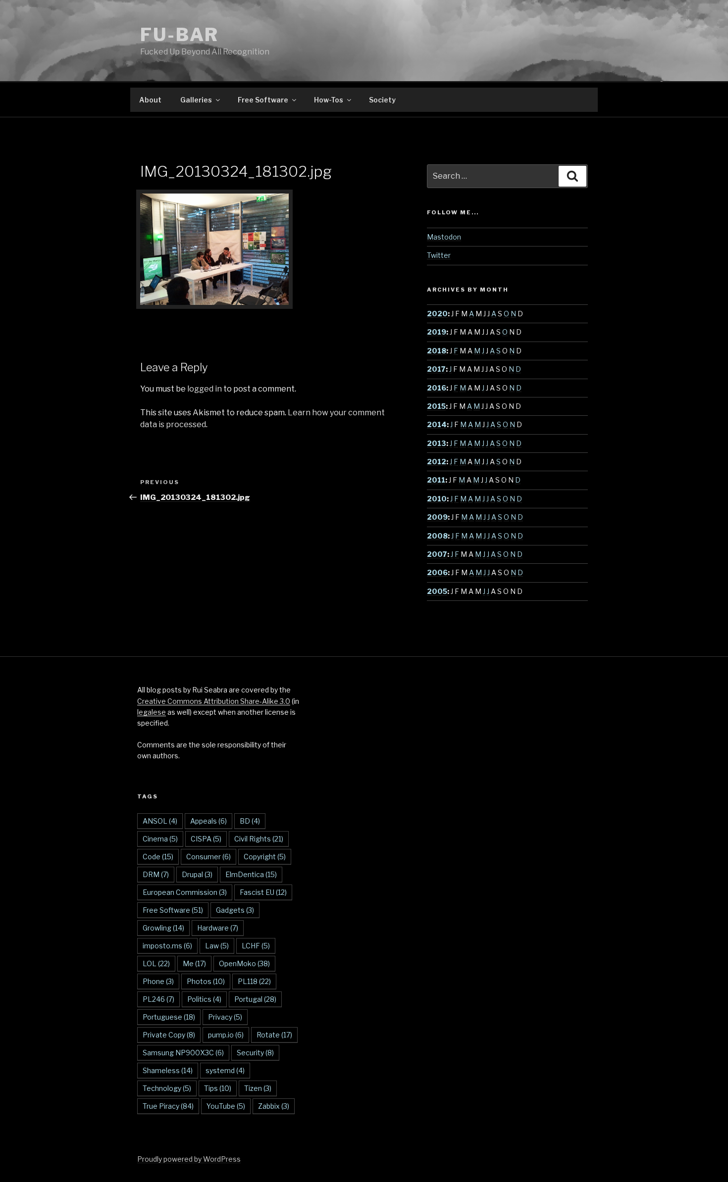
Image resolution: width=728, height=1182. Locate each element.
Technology (167, 1088)
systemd (225, 1070)
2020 (437, 313)
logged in (204, 389)
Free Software (263, 100)
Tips (217, 1088)
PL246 (158, 999)
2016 (436, 388)
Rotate (274, 1035)
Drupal (197, 874)
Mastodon (444, 237)
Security (255, 1052)
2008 (437, 536)
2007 (437, 554)
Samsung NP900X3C (183, 1052)
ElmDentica (251, 874)
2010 (437, 498)
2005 (437, 591)
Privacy (225, 1017)
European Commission (185, 892)
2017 (436, 369)
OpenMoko (244, 963)
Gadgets (235, 910)
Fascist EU (263, 892)
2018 (436, 350)
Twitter (439, 255)
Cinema (160, 839)
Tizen (257, 1088)
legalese (151, 712)
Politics (204, 999)
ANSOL (160, 821)
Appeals (208, 821)
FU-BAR (179, 35)
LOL (156, 963)
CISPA (206, 839)
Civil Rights (258, 839)
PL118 (254, 981)
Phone (158, 981)
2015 (436, 406)
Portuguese (169, 1017)
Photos (206, 981)
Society (382, 100)
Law (217, 945)
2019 (436, 332)
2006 (437, 572)
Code (158, 856)
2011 (436, 480)
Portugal (255, 999)
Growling (163, 928)
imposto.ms (167, 945)
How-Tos (328, 100)
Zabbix (273, 1106)
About (150, 100)
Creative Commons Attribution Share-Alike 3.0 (213, 701)
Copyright (265, 856)
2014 (437, 424)
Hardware (217, 928)
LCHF (256, 945)
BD (250, 821)
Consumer (208, 856)
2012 (436, 461)
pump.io (226, 1035)
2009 (437, 517)
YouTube (226, 1106)
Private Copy (169, 1035)
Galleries (196, 100)
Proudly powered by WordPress (189, 1159)
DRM (156, 874)
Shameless (168, 1070)
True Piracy (168, 1106)
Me (194, 963)
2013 (436, 443)
